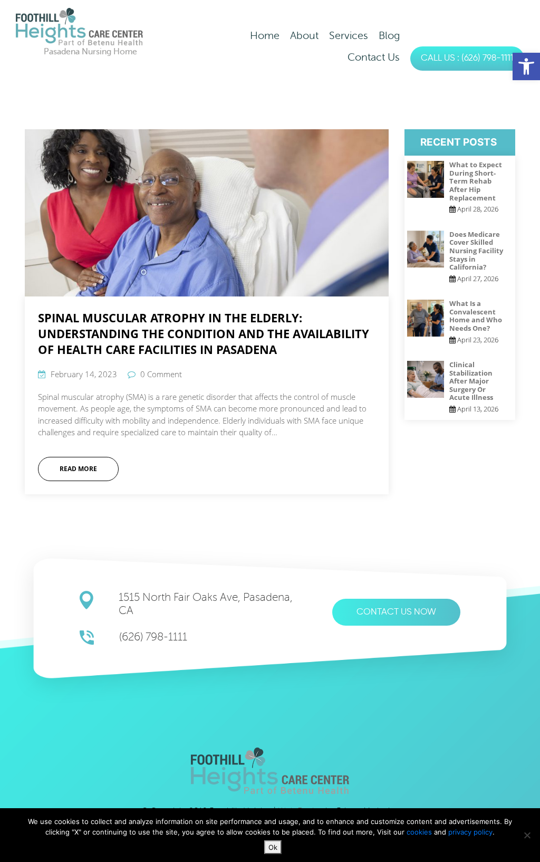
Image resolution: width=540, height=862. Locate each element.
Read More (78, 468)
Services (348, 36)
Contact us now (396, 612)
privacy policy (470, 832)
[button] (526, 66)
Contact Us (374, 57)
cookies (420, 832)
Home (264, 36)
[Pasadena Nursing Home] (79, 26)
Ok (272, 847)
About (304, 36)
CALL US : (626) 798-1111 (467, 58)
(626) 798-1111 (153, 637)
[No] (527, 835)
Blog (389, 36)
